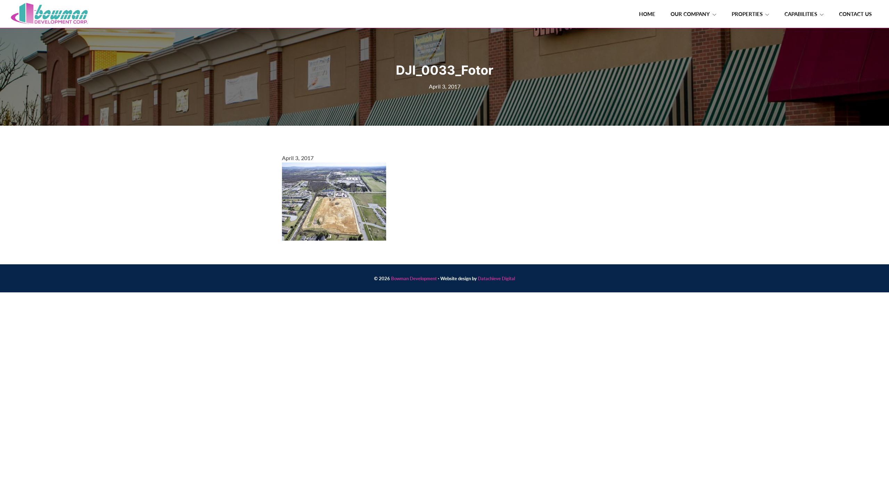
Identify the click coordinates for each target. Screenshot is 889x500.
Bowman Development (414, 278)
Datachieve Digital (496, 278)
